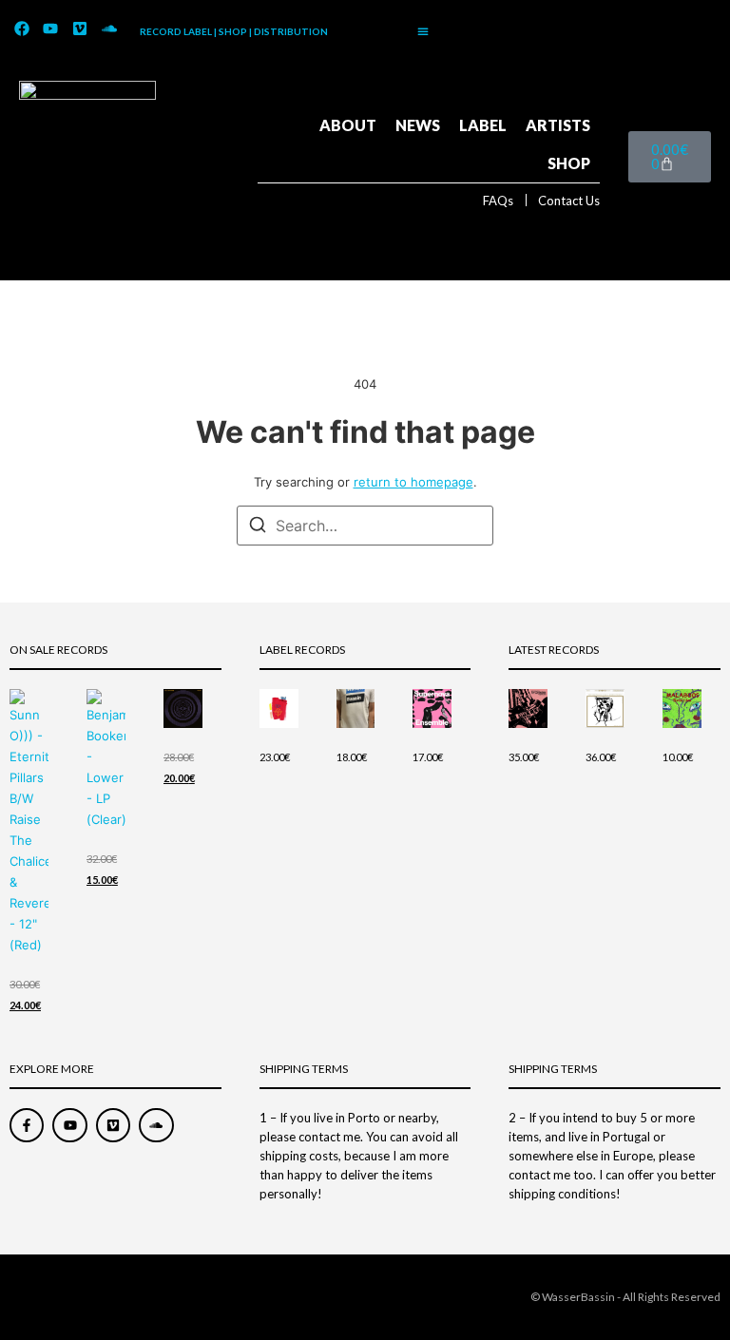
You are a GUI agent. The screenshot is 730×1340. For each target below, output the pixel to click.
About (347, 125)
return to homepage (413, 481)
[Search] (257, 527)
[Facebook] (22, 29)
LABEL (483, 125)
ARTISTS (558, 125)
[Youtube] (51, 29)
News (417, 125)
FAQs (498, 200)
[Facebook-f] (27, 1125)
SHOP (569, 163)
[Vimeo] (79, 29)
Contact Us (569, 200)
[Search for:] (365, 526)
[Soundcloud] (109, 29)
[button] (423, 31)
